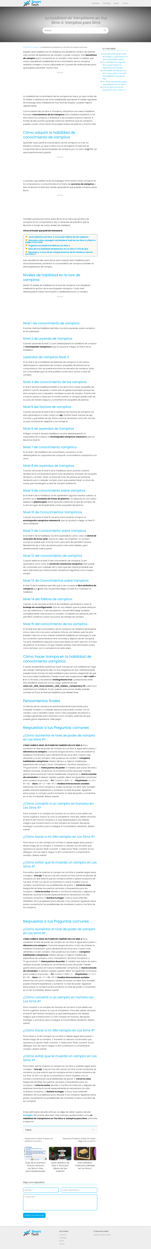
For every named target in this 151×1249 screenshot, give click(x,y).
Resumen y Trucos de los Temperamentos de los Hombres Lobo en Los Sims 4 (59, 253)
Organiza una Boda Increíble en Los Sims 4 (49, 245)
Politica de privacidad (102, 1235)
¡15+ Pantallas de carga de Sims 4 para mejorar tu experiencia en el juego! (113, 65)
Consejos (107, 3)
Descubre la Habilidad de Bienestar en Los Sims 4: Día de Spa (58, 249)
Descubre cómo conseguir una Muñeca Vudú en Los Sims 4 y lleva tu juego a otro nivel (60, 241)
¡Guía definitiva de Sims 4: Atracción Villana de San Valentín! (58, 237)
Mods (116, 3)
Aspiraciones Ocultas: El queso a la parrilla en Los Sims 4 (39, 1139)
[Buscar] (104, 29)
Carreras (95, 3)
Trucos (125, 3)
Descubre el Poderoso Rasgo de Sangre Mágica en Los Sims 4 (79, 1139)
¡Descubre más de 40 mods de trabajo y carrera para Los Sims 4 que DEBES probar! (115, 57)
